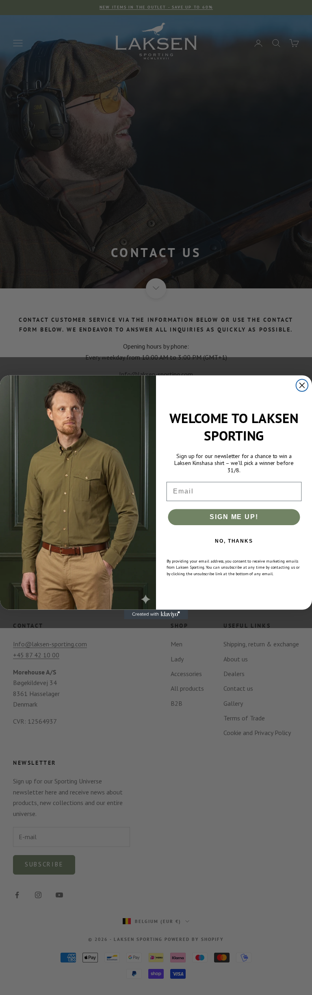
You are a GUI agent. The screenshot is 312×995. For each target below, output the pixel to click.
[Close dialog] (302, 386)
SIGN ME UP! (234, 516)
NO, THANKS (234, 541)
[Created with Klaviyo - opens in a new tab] (156, 615)
